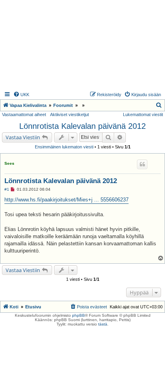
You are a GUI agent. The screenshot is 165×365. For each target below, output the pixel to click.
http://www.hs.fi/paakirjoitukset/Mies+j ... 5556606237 (66, 200)
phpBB (78, 315)
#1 (6, 189)
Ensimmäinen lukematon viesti (64, 146)
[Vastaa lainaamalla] (142, 164)
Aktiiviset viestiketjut (69, 114)
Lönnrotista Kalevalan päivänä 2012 (82, 126)
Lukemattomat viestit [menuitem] (143, 114)
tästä (102, 324)
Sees (9, 163)
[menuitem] (21, 94)
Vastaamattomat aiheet (24, 114)
